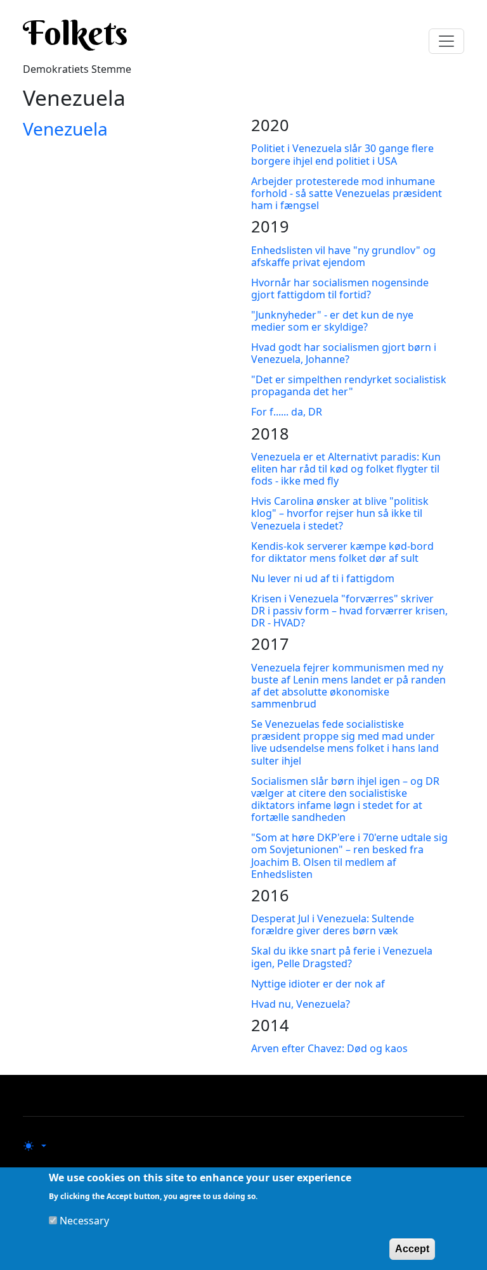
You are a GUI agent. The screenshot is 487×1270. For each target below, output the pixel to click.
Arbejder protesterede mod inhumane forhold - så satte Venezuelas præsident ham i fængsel (346, 193)
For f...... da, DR (286, 412)
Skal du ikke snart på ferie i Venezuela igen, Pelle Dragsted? (341, 957)
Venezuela (65, 129)
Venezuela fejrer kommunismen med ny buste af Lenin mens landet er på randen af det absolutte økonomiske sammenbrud (348, 686)
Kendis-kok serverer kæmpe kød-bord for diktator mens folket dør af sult (342, 552)
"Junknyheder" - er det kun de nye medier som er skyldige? (332, 321)
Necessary (84, 1221)
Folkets (75, 33)
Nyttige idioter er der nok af (318, 984)
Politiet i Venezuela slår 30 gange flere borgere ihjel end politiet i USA (342, 154)
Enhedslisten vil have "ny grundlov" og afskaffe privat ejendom (343, 256)
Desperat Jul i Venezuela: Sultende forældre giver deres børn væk (332, 924)
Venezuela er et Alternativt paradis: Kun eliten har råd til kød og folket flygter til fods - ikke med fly (346, 469)
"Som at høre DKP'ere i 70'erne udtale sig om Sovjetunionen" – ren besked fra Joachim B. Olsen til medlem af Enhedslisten (349, 855)
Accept (412, 1248)
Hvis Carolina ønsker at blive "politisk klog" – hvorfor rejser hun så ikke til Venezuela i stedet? (340, 513)
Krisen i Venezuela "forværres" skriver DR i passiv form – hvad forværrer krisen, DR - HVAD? (349, 611)
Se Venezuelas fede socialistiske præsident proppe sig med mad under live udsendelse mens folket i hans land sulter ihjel (345, 742)
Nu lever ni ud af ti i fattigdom (322, 578)
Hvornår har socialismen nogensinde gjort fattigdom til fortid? (340, 289)
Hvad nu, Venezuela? (300, 1004)
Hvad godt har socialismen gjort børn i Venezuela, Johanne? (343, 353)
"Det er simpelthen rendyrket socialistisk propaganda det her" (348, 385)
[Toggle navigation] (446, 41)
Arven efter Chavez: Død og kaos (329, 1048)
